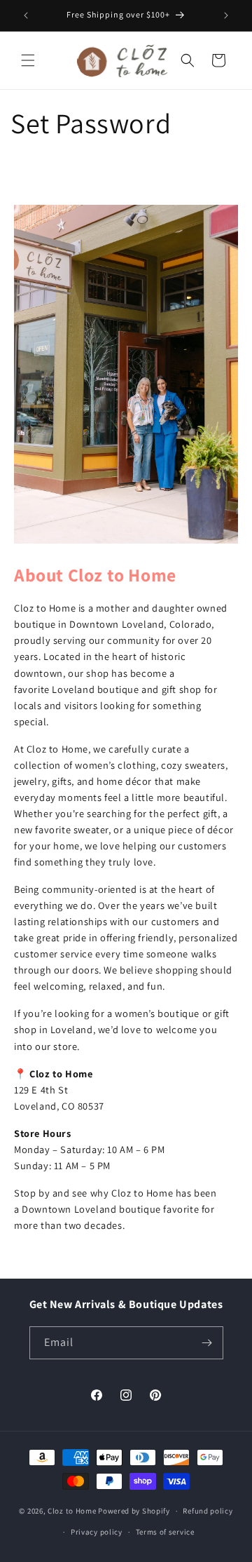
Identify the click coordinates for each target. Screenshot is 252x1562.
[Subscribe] (207, 1342)
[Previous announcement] (25, 15)
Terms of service (165, 1532)
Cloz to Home (72, 1511)
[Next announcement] (226, 15)
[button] (28, 60)
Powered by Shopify (134, 1511)
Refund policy (207, 1511)
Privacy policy (96, 1532)
